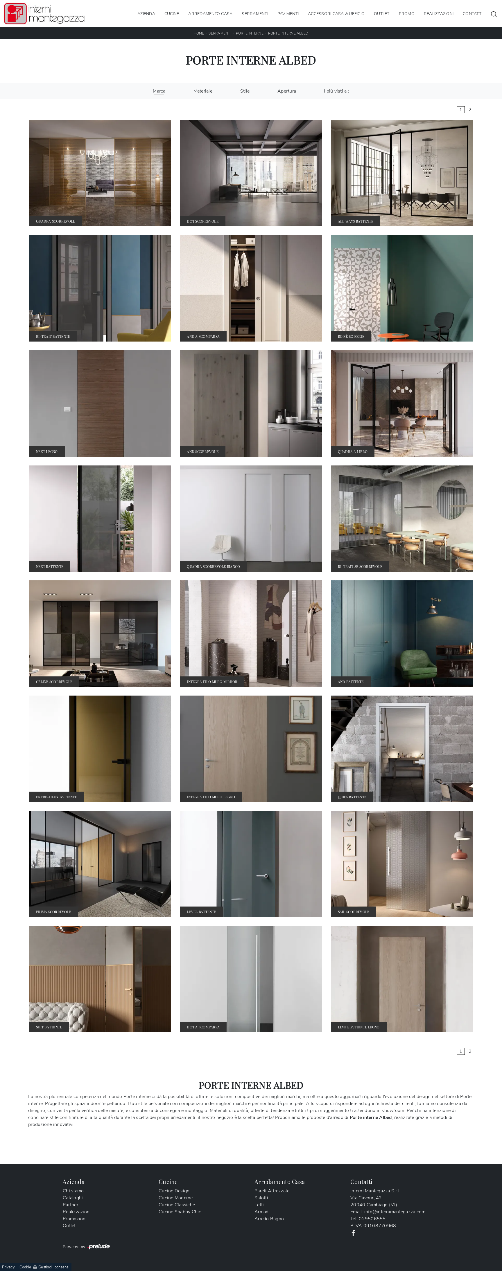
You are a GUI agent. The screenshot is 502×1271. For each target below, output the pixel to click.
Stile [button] (245, 91)
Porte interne (249, 33)
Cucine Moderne (176, 1198)
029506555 (372, 1219)
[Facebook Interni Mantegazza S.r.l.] (353, 1233)
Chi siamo (73, 1191)
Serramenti (255, 13)
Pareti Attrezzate (271, 1191)
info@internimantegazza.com (395, 1212)
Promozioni (75, 1219)
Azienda (146, 13)
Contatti (472, 13)
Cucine (171, 13)
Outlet (382, 13)
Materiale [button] (202, 91)
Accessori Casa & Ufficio (336, 13)
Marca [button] (159, 91)
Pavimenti (288, 13)
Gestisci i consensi (53, 1267)
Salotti (261, 1198)
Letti (259, 1205)
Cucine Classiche (177, 1205)
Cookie (25, 1267)
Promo (407, 13)
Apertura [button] (286, 91)
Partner (70, 1205)
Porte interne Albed (288, 33)
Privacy (8, 1267)
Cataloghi (73, 1198)
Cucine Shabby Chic (180, 1212)
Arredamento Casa (210, 13)
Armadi (262, 1212)
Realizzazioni (438, 13)
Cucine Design (174, 1191)
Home (199, 33)
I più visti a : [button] (336, 91)
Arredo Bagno (269, 1219)
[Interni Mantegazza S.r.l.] (44, 13)
